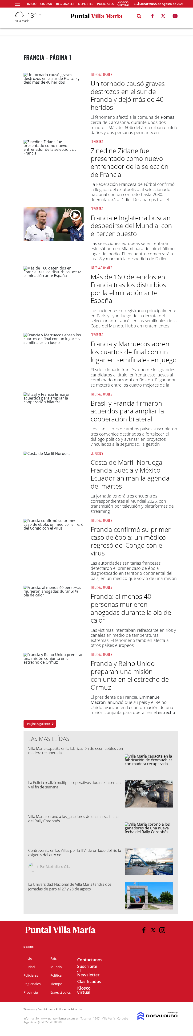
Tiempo (56, 984)
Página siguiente (38, 724)
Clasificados (89, 981)
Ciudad (46, 3)
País (53, 958)
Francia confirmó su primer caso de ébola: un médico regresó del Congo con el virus (131, 541)
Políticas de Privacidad (69, 1009)
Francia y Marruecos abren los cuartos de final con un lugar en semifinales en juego (134, 351)
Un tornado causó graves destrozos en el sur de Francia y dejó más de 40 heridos (128, 95)
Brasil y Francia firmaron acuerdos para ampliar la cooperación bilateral (127, 411)
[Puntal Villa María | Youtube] (175, 17)
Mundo (56, 967)
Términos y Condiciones (38, 1009)
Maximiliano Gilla (58, 866)
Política (56, 975)
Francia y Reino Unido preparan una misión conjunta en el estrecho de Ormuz (130, 675)
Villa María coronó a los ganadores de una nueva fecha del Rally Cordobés (73, 819)
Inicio (31, 3)
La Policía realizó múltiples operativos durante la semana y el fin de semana (75, 785)
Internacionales (101, 74)
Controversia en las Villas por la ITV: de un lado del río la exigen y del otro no (74, 852)
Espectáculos (60, 992)
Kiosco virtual (123, 4)
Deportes (85, 3)
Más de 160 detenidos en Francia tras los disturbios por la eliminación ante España (128, 288)
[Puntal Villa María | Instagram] (162, 930)
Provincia (31, 992)
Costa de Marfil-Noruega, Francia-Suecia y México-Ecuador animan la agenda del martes (130, 474)
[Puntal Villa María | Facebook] (152, 17)
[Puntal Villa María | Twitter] (163, 17)
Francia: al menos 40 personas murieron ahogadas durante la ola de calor (131, 608)
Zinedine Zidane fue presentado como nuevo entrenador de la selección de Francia (130, 162)
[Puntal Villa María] (60, 933)
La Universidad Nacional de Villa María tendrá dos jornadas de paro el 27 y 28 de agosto (69, 886)
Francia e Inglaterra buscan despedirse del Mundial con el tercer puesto (131, 225)
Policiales (105, 3)
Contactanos (89, 960)
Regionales (65, 3)
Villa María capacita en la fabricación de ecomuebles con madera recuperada (75, 750)
